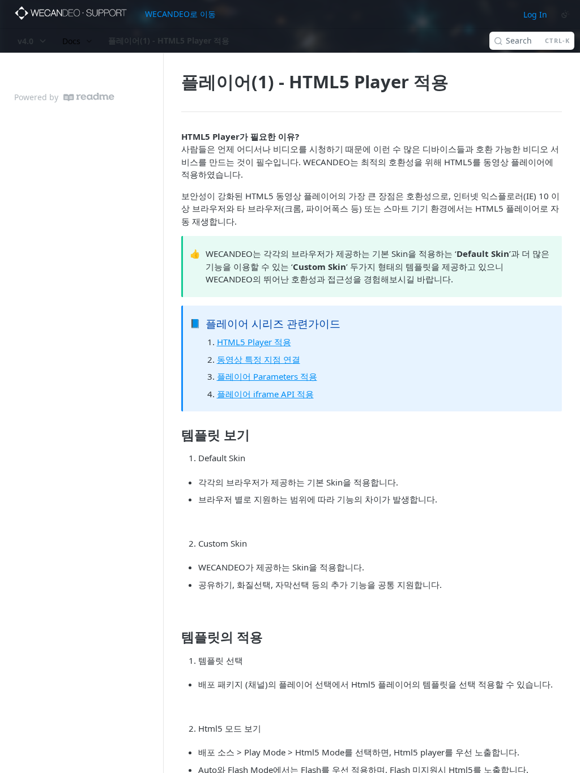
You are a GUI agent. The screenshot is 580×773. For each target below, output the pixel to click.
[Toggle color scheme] (565, 14)
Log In (535, 14)
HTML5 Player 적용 (254, 341)
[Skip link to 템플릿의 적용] (173, 637)
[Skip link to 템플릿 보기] (173, 435)
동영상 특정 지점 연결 (258, 359)
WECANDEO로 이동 (180, 13)
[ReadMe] (88, 97)
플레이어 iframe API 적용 (265, 394)
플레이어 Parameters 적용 (267, 376)
